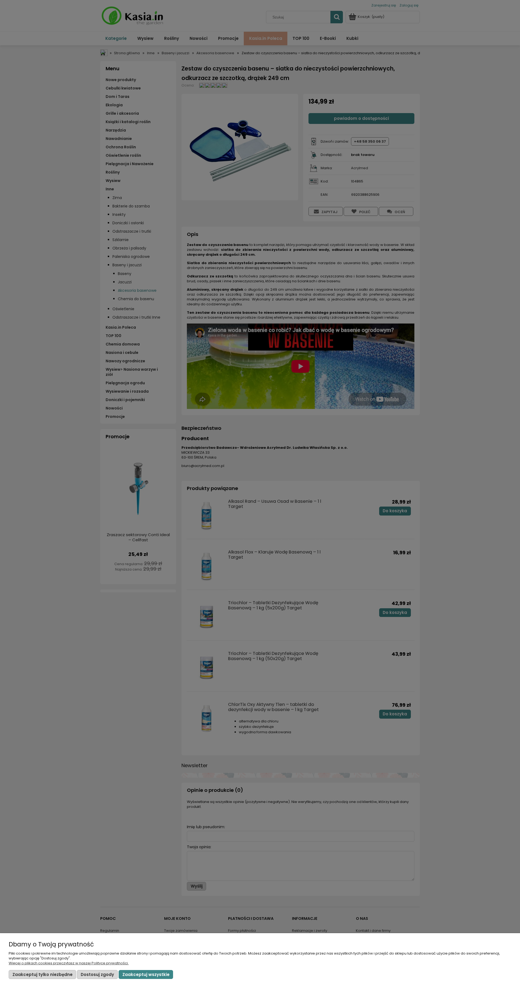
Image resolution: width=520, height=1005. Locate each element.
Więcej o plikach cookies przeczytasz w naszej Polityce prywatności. (69, 963)
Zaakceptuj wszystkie (146, 974)
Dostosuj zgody (97, 974)
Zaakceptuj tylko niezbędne (42, 974)
